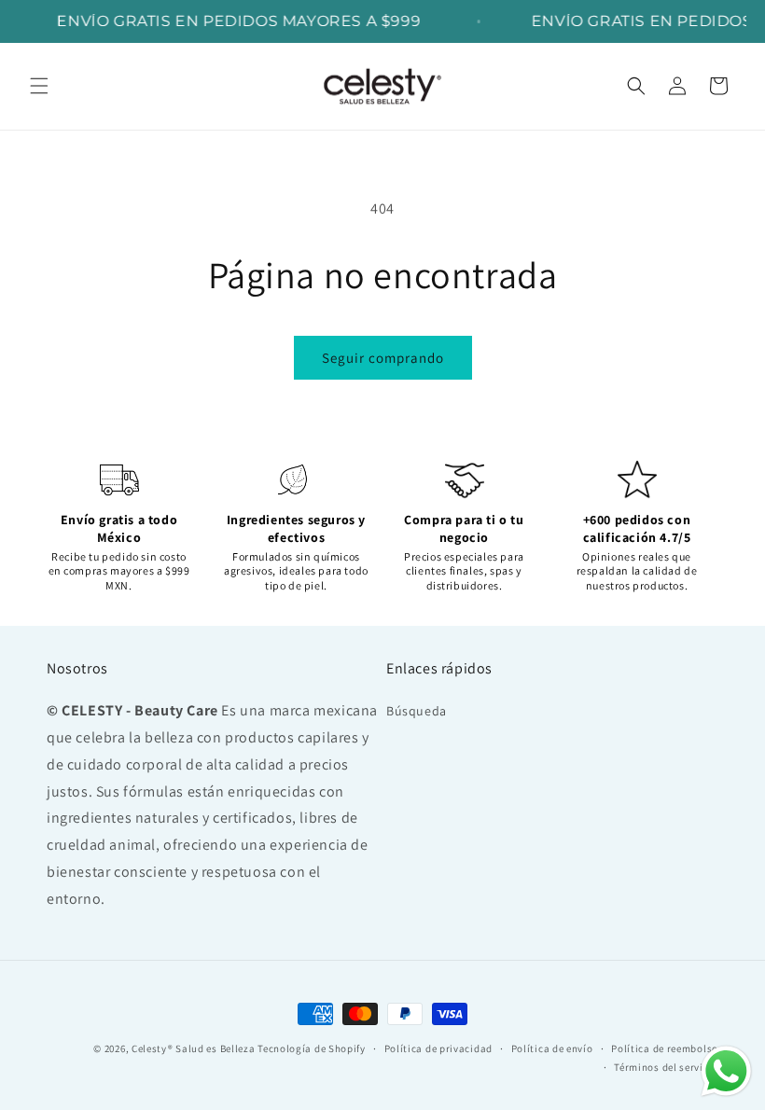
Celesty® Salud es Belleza (194, 1048)
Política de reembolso (664, 1048)
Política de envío (552, 1048)
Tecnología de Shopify (311, 1048)
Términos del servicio (666, 1067)
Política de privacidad (438, 1048)
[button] (39, 85)
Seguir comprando (383, 358)
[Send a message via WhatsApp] (726, 1071)
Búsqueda (416, 710)
